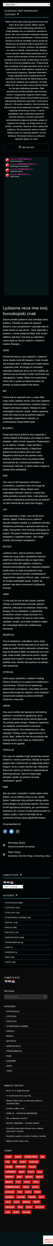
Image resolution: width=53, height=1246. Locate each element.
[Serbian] (12, 882)
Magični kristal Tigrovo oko (17, 1141)
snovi (41, 1197)
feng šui (32, 1166)
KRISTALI (9, 922)
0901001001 (27, 147)
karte (39, 1171)
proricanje (10, 1192)
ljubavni (39, 1176)
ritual (20, 1192)
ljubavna (29, 1176)
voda (8, 1212)
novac (35, 1182)
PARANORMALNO (12, 942)
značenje (26, 1212)
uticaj (20, 1207)
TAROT (8, 962)
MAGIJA (8, 927)
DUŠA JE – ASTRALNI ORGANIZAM (21, 1113)
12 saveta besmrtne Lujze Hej (18, 1095)
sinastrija (21, 1197)
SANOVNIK (9, 952)
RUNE (7, 947)
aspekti (18, 1156)
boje (42, 1156)
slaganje (32, 1197)
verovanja (40, 1207)
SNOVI (8, 957)
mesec (27, 1182)
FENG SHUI (10, 912)
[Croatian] (8, 882)
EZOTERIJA (10, 907)
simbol (37, 1192)
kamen (31, 1171)
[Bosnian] (4, 882)
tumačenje (10, 1207)
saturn (28, 1192)
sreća (8, 1202)
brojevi (23, 1161)
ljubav (19, 1176)
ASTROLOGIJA (11, 902)
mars (18, 1182)
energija (9, 1166)
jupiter (21, 1171)
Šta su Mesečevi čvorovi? (17, 1118)
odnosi (26, 1187)
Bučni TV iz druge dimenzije (17, 1090)
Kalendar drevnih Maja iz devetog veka (29, 855)
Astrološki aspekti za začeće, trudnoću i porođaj (26, 1136)
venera (29, 1207)
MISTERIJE (10, 932)
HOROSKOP (10, 1171)
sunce (16, 1202)
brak (7, 1161)
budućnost (33, 1161)
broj (14, 1161)
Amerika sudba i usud (15, 1108)
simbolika (9, 1197)
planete (35, 1187)
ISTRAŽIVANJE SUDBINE (16, 917)
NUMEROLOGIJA (12, 937)
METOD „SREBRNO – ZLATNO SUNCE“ (23, 1123)
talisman (26, 1202)
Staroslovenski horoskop (21, 846)
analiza (8, 1156)
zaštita (16, 1212)
